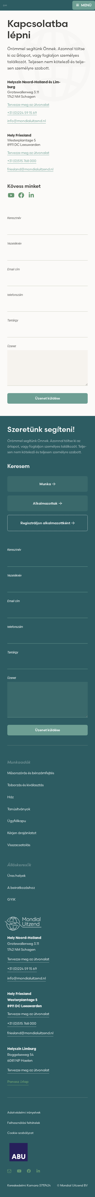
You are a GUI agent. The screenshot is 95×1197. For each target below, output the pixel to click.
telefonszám (15, 295)
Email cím (13, 269)
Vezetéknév (14, 243)
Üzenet (11, 346)
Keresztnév (14, 218)
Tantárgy (12, 320)
